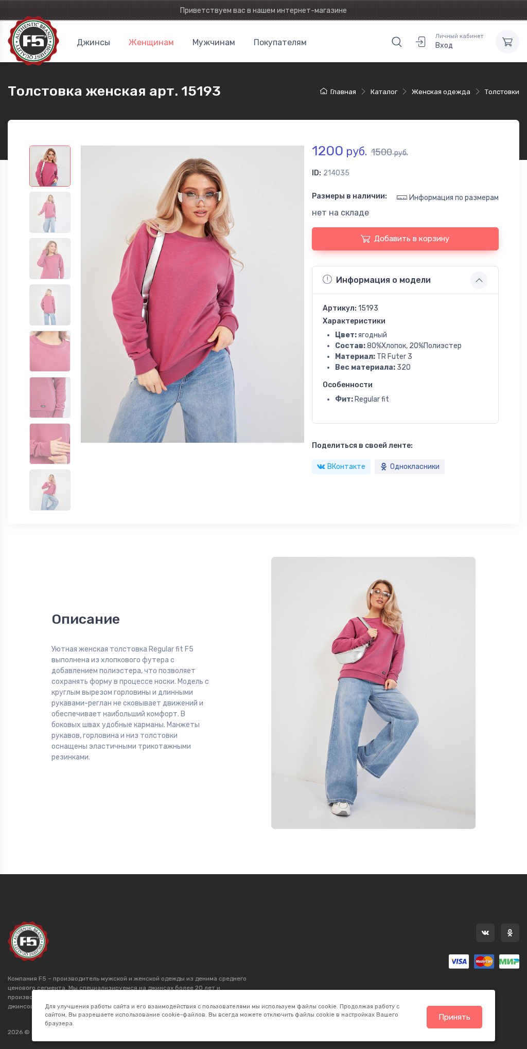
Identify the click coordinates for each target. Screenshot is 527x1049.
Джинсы (93, 42)
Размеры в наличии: (349, 196)
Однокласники (415, 466)
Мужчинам (213, 42)
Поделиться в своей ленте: (362, 445)
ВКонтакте (346, 466)
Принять (454, 1017)
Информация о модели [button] (383, 280)
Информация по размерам (454, 197)
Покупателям (280, 42)
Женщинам (151, 42)
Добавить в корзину (411, 238)
